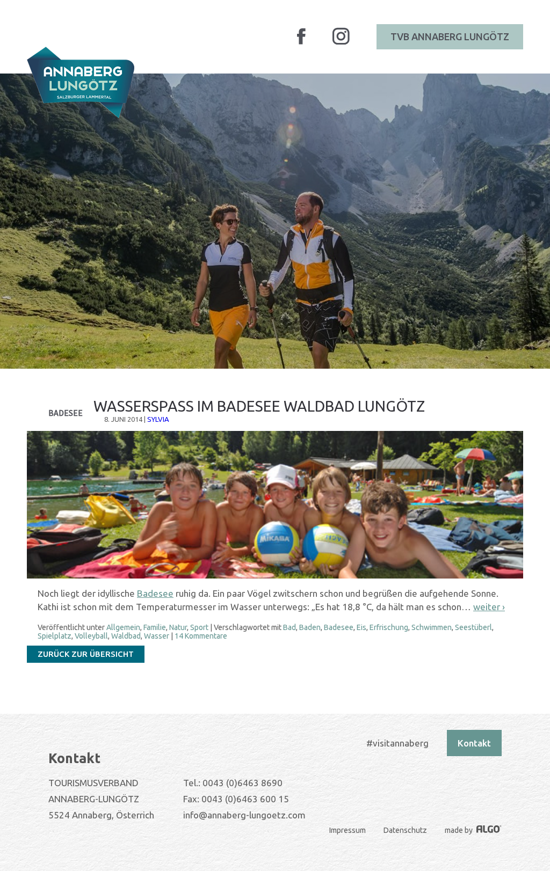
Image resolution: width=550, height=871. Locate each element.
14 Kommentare (201, 636)
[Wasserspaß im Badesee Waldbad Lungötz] (275, 576)
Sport (199, 627)
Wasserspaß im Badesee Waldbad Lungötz (259, 406)
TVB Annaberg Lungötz (449, 36)
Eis (361, 627)
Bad (289, 627)
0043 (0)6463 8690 (242, 783)
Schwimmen (431, 627)
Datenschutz (405, 830)
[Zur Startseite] (80, 82)
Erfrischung (389, 627)
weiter (489, 607)
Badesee (155, 593)
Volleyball (91, 636)
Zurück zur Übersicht (86, 653)
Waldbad (126, 636)
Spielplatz (54, 636)
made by (459, 830)
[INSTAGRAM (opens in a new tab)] (341, 43)
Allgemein (123, 627)
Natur (178, 627)
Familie (154, 627)
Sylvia (158, 419)
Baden (310, 627)
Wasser (156, 636)
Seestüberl (473, 627)
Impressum (347, 830)
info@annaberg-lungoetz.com (244, 815)
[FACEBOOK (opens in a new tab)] (301, 42)
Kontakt (474, 743)
